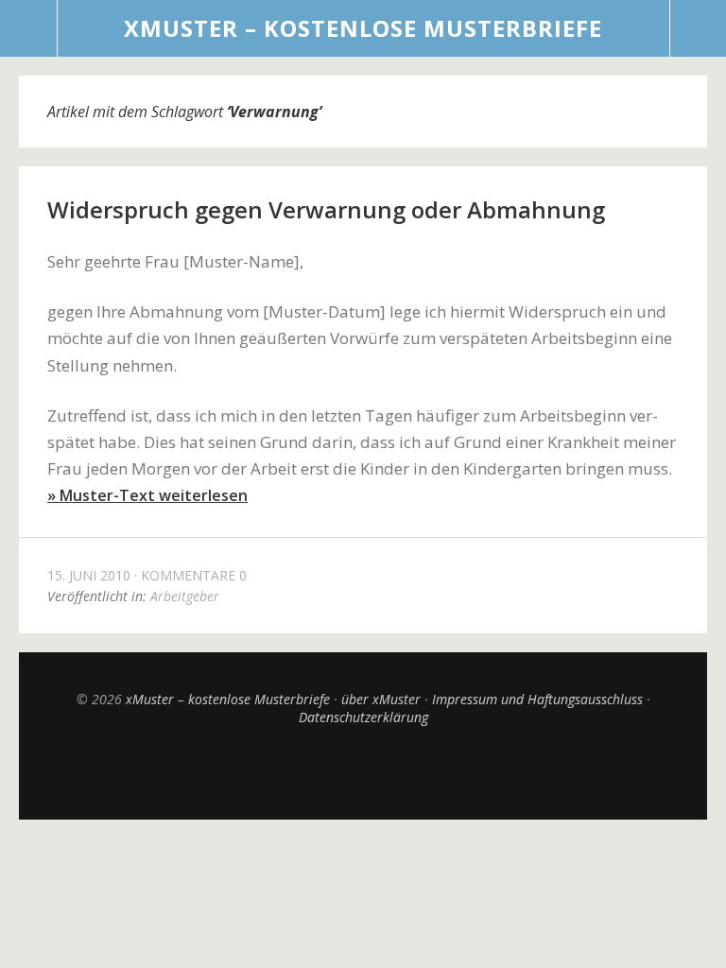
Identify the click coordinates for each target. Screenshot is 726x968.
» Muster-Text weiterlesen (147, 495)
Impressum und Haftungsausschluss (537, 699)
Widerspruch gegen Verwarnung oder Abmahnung (326, 209)
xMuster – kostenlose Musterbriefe (363, 27)
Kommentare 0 (194, 575)
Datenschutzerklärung (363, 717)
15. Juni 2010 (88, 575)
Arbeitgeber (184, 596)
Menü (29, 28)
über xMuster (381, 699)
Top (363, 772)
